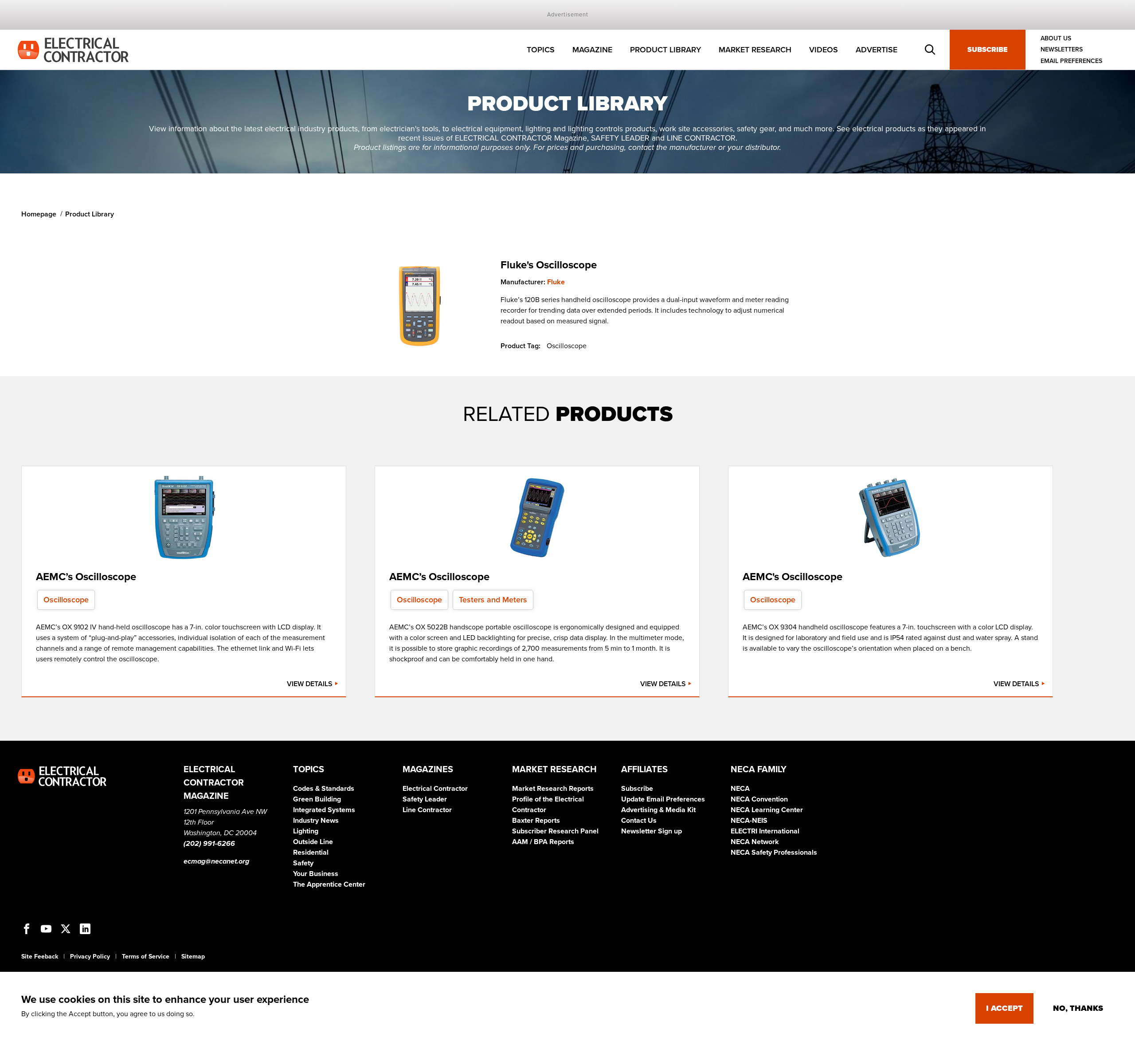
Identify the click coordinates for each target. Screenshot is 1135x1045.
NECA (740, 788)
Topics (541, 50)
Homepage (38, 214)
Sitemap (193, 956)
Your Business (315, 873)
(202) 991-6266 (209, 843)
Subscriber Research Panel (555, 831)
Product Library (665, 50)
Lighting (305, 831)
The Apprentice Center (329, 884)
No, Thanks (1078, 1008)
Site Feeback (39, 956)
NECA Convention (759, 799)
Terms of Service (145, 956)
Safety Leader (425, 799)
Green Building (317, 799)
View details (310, 684)
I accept (1004, 1008)
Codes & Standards (323, 788)
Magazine (592, 50)
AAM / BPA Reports (543, 841)
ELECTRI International (765, 831)
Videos (823, 50)
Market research (755, 50)
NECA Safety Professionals (774, 852)
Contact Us (639, 820)
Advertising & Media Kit (658, 809)
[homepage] (73, 49)
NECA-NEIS (749, 820)
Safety (303, 863)
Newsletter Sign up (651, 831)
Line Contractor (427, 809)
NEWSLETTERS (1062, 50)
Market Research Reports (553, 788)
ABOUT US (1056, 38)
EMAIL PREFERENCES (1071, 61)
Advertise (876, 50)
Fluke (556, 282)
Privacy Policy (90, 956)
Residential (311, 852)
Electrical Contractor (435, 788)
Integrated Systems (324, 809)
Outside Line (313, 841)
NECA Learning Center (767, 809)
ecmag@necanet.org (216, 861)
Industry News (316, 820)
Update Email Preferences (663, 799)
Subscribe (987, 49)
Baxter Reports (536, 820)
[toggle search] (930, 49)
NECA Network (755, 841)
